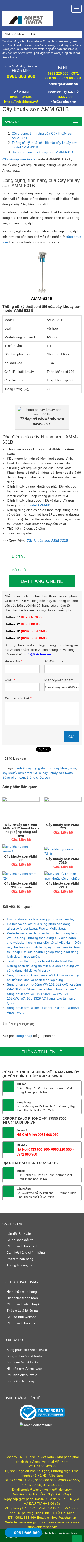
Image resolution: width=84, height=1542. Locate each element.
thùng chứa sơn (38, 777)
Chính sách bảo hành (22, 1246)
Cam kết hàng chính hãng (26, 1252)
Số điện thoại (55, 661)
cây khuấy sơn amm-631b (21, 773)
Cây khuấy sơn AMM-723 (63, 826)
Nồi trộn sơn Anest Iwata (25, 1368)
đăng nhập (24, 1036)
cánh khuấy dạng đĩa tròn (33, 768)
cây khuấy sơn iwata (58, 773)
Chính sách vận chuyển (24, 1304)
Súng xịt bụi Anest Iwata (24, 1356)
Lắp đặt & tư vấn (19, 1233)
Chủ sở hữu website (21, 1317)
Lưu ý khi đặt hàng (20, 1381)
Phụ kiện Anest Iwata (22, 1375)
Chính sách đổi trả (20, 1240)
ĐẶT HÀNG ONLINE (42, 581)
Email (10, 680)
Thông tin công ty (19, 1265)
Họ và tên (13, 661)
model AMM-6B (39, 505)
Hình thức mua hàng (22, 1292)
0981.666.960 (27, 1532)
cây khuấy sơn (65, 768)
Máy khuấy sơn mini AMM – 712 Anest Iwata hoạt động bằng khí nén (21, 830)
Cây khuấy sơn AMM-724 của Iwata (21, 885)
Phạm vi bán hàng (20, 1259)
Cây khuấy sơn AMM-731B (63, 860)
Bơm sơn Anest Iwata (22, 1362)
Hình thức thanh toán (22, 1298)
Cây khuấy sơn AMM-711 (21, 858)
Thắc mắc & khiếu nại (22, 1310)
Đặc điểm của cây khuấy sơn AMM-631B (42, 152)
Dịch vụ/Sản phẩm (58, 680)
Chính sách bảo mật (21, 1323)
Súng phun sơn (13, 777)
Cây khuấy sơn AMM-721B (47, 540)
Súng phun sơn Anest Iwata (27, 1350)
